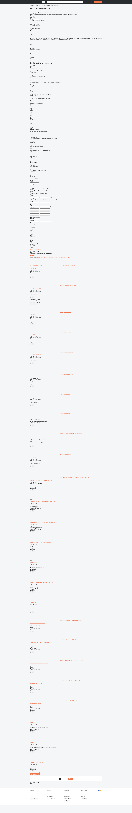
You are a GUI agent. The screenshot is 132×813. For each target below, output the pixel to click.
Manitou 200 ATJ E (33, 376)
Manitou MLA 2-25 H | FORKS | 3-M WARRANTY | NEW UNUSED (42, 522)
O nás (31, 793)
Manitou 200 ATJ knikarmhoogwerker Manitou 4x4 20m (40, 542)
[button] (30, 277)
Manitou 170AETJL (33, 416)
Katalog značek (49, 800)
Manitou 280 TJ (32, 314)
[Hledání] (48, 2)
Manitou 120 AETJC (33, 562)
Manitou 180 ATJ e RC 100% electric (37, 762)
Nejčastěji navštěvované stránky (52, 801)
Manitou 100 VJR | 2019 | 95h (35, 354)
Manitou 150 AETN (33, 602)
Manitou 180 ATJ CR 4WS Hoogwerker (37, 683)
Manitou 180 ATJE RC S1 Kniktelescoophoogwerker (39, 642)
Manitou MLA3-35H (33, 268)
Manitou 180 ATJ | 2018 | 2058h (36, 288)
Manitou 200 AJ (32, 396)
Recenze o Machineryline (51, 798)
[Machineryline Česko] (35, 2)
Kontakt (31, 796)
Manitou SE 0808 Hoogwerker (35, 703)
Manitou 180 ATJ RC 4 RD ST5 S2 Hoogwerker (39, 663)
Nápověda (31, 794)
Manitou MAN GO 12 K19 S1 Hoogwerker (37, 623)
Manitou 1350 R (33, 334)
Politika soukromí (49, 794)
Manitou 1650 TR (33, 722)
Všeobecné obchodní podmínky (52, 793)
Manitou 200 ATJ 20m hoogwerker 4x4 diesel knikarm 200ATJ (41, 582)
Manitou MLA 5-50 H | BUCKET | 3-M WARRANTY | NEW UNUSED (42, 480)
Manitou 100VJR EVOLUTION (35, 436)
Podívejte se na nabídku (35, 774)
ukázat (32, 247)
